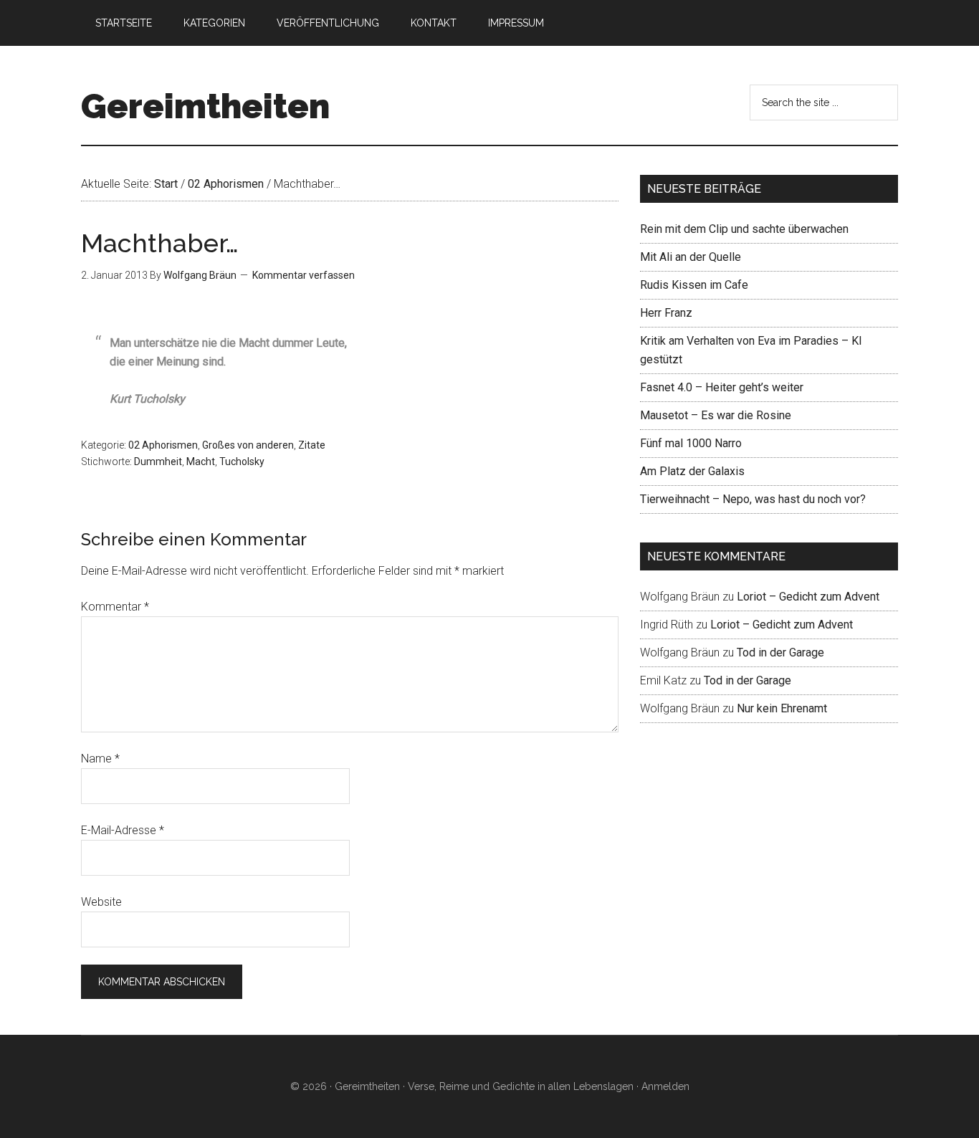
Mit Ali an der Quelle (690, 257)
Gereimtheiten (205, 106)
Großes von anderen (248, 445)
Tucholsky (241, 461)
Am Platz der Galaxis (692, 471)
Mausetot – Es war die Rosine (715, 415)
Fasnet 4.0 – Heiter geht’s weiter (721, 387)
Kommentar (115, 606)
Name (100, 758)
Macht (200, 461)
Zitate (311, 445)
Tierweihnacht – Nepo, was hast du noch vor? (753, 499)
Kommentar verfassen (303, 275)
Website (101, 902)
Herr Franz (666, 313)
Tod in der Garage (780, 652)
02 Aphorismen (163, 445)
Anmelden (665, 1086)
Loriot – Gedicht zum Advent (808, 596)
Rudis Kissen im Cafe (694, 285)
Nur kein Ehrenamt (782, 708)
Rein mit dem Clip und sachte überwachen (744, 229)
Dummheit (158, 461)
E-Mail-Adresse (122, 830)
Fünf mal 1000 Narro (691, 443)
